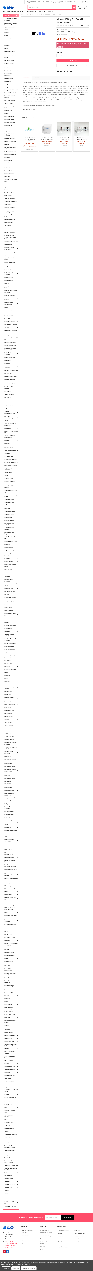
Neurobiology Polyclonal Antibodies (10, 916)
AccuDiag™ (7, 32)
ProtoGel (6, 995)
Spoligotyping (8, 1104)
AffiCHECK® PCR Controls (11, 38)
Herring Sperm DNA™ (9, 798)
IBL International (63, 1242)
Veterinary (7, 1181)
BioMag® (6, 556)
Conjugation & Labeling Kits (10, 614)
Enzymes (6, 678)
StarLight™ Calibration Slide (10, 1111)
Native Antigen (79, 1236)
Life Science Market (63, 1230)
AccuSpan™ (7, 443)
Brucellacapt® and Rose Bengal (10, 565)
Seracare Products (9, 173)
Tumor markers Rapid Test (11, 1165)
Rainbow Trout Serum (9, 165)
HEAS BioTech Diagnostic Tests (10, 106)
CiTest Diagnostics (80, 1233)
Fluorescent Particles (9, 100)
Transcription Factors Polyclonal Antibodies (9, 1151)
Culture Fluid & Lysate (10, 625)
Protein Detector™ (8, 977)
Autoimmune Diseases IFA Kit (11, 338)
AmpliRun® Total (8, 456)
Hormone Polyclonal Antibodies (9, 807)
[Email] (61, 71)
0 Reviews (36, 78)
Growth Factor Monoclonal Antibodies (10, 743)
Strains (6, 1119)
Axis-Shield (7, 544)
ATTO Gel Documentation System (10, 491)
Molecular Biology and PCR (10, 898)
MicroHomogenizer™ (9, 888)
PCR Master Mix (8, 934)
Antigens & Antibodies (10, 462)
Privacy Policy (79, 1258)
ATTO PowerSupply (9, 514)
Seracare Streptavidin (9, 1069)
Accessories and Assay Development (10, 424)
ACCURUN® (7, 440)
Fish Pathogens (8, 713)
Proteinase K (7, 989)
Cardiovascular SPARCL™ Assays (10, 584)
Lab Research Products (10, 128)
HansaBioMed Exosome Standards (10, 774)
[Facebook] (57, 71)
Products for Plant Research (8, 962)
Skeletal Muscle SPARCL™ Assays (11, 1090)
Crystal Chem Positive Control (10, 258)
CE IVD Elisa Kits (8, 588)
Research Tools (8, 170)
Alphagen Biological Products (9, 208)
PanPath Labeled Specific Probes (8, 303)
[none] (38, 34)
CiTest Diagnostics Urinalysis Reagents (9, 231)
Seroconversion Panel (9, 1075)
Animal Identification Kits (10, 459)
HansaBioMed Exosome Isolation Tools (10, 770)
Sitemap (24, 1244)
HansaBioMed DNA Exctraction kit (9, 762)
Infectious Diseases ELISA (11, 370)
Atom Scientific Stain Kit (10, 41)
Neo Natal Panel (8, 373)
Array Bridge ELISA (9, 212)
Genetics (6, 719)
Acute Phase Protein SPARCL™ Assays (9, 446)
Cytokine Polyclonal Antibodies (9, 635)
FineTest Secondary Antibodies (9, 273)
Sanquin (77, 1230)
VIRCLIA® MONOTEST (9, 1196)
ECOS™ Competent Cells (10, 267)
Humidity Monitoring (9, 811)
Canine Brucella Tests (9, 228)
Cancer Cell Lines (8, 572)
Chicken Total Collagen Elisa (10, 598)
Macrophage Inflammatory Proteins (11, 879)
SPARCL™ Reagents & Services (10, 1098)
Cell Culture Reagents (9, 591)
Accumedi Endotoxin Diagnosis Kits (9, 436)
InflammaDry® (8, 125)
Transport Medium (9, 1155)
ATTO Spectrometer (9, 520)
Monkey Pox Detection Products (10, 298)
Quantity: (59, 52)
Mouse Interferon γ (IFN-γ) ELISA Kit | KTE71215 (29, 139)
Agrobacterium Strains (10, 450)
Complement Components (11, 241)
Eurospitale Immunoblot (10, 84)
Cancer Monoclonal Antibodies (9, 575)
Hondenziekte (63, 1247)
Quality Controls (8, 1004)
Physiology (7, 940)
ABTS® (6, 420)
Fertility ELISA (7, 360)
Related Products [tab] (28, 117)
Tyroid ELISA (7, 318)
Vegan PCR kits (8, 1175)
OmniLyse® (7, 929)
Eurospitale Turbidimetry (10, 92)
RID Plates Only (8, 310)
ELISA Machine (8, 270)
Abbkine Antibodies (9, 406)
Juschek (6, 283)
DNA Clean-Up (8, 70)
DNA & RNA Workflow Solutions (12, 11)
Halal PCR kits (7, 756)
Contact (41, 11)
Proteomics (7, 157)
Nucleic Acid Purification (10, 151)
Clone (5, 604)
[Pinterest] (71, 71)
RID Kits (6, 307)
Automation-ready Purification (9, 44)
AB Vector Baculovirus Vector (9, 28)
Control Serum (8, 244)
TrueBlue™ (7, 1157)
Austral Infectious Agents (10, 541)
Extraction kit (7, 701)
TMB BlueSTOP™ (8, 1137)
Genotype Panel (8, 722)
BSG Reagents (8, 569)
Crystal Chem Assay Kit (10, 252)
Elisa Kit (6, 672)
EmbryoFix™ (7, 675)
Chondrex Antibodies (9, 602)
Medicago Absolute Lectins (9, 286)
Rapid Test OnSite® (9, 1011)
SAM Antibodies (8, 1048)
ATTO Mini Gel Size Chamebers (9, 507)
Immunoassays (8, 820)
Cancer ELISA (7, 225)
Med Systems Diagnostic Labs (10, 331)
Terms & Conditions (13, 1258)
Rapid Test (7, 168)
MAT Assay (7, 883)
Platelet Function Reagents (8, 948)
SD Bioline (7, 1063)
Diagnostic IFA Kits (9, 652)
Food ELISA (7, 363)
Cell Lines (6, 594)
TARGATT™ (7, 1131)
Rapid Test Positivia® (9, 1014)
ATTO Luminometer (9, 499)
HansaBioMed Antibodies (10, 759)
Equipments (7, 681)
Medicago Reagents (9, 295)
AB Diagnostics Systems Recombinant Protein (10, 24)
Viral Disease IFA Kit (9, 394)
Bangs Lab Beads (8, 547)
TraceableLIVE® (8, 1140)
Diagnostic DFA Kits (9, 646)
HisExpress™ (7, 803)
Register (88, 2)
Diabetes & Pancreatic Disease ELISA (10, 349)
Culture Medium (8, 628)
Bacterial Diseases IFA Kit (10, 342)
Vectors (6, 1172)
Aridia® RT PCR (8, 472)
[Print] (64, 71)
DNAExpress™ (8, 663)
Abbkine (77, 1239)
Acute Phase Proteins (9, 198)
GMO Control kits (8, 733)
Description (26, 78)
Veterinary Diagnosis (9, 1184)
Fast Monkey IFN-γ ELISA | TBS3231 (64, 138)
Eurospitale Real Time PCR (11, 90)
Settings (6, 1268)
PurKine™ (6, 1001)
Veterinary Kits (8, 1187)
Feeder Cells (7, 707)
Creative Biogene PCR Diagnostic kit (9, 248)
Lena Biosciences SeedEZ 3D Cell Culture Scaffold (11, 870)
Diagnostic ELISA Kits (9, 649)
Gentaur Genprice (8, 103)
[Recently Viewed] (80, 7)
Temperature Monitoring (10, 1134)
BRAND (60, 1233)
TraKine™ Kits (7, 1143)
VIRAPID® (6, 1193)
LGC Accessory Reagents (8, 874)
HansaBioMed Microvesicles (7, 782)
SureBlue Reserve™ (9, 1122)
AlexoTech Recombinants (10, 201)
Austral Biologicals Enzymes (9, 533)
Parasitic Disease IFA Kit (10, 376)
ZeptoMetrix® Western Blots (10, 1207)
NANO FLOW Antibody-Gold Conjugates (10, 908)
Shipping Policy (35, 1258)
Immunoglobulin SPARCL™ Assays (11, 823)
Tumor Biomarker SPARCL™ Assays (8, 1161)
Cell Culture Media (9, 60)
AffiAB (6, 35)
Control (6, 618)
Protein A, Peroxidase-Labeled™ (10, 974)
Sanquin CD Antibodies (10, 384)
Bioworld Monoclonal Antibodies (9, 52)
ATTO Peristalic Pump (9, 511)
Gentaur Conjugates (9, 728)
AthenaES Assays (9, 478)
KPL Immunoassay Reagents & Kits (9, 853)
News (49, 11)
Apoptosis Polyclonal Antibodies (9, 468)
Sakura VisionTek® (9, 1041)
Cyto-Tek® (7, 631)
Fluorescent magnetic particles (9, 96)
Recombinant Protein (9, 1035)
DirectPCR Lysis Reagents (10, 655)
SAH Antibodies (8, 1038)
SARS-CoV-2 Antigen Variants (9, 1052)
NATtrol (6, 912)
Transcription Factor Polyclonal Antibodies (9, 1146)
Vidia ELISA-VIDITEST (9, 321)
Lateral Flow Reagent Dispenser (9, 861)
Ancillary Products (8, 335)
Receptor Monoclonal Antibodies (9, 1028)
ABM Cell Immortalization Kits (9, 412)
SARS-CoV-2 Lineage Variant (9, 1057)
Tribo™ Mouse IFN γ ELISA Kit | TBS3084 (47, 138)
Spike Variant (7, 1101)
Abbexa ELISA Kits (9, 403)
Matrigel (6, 144)
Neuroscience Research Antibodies (10, 920)
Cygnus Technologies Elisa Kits (9, 263)
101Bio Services (8, 400)
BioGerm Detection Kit (9, 219)
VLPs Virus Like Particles (10, 1199)
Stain (5, 1107)
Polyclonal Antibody (9, 952)
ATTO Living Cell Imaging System (10, 495)
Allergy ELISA (7, 204)
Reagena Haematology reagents (10, 1021)
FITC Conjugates (8, 277)
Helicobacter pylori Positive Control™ (9, 794)
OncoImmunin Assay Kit (10, 324)
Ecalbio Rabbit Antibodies (8, 353)
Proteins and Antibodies (10, 992)
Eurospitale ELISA (8, 78)
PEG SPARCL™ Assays (10, 937)
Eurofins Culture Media (10, 684)
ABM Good (61, 1239)
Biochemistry (7, 553)
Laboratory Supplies (9, 857)
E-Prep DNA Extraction (10, 669)
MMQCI (6, 891)
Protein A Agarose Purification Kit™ (9, 969)
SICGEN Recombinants (10, 1084)
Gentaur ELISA (8, 731)
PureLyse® (7, 998)
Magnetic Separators (9, 138)
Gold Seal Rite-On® (9, 736)
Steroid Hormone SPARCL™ (8, 1115)
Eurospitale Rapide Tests (10, 87)
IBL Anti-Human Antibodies (8, 366)
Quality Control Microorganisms (8, 161)
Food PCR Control (8, 716)
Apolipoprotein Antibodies (11, 465)
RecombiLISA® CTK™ (9, 1032)
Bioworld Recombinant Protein (10, 56)
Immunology (7, 827)
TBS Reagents (8, 313)
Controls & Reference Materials (9, 621)
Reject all (16, 1268)
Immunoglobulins (8, 280)
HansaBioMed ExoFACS (10, 766)
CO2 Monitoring (8, 607)
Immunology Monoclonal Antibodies (10, 831)
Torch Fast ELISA (8, 316)
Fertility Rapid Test (9, 710)
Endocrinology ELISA (9, 357)
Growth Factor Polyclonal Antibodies (10, 747)
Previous (23, 136)
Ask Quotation (30, 11)
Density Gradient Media (10, 643)
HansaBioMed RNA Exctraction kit (9, 786)
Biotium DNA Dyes (9, 561)
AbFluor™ (6, 408)
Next (88, 136)
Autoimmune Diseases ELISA (10, 215)
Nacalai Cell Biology (9, 905)
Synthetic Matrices (9, 1128)
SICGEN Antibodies (9, 1081)
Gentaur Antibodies (9, 725)
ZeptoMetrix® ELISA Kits (9, 1202)
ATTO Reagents (8, 517)
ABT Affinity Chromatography (8, 417)
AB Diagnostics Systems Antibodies (10, 19)
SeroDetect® (7, 1078)
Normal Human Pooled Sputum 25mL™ (10, 925)
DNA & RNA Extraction (10, 660)
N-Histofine (7, 902)
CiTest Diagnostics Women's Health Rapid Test (10, 237)
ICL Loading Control (9, 119)
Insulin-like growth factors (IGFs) (9, 840)
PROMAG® (7, 965)
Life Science (7, 397)
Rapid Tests (7, 1017)
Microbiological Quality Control (10, 148)
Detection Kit (7, 68)
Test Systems (7, 190)
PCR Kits (6, 931)
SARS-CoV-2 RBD (8, 1060)
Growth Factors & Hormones (8, 752)
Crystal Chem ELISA (9, 255)
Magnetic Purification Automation (9, 134)
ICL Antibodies (8, 110)
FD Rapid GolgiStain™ (9, 704)
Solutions (6, 1094)
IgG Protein (7, 817)
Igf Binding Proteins (9, 814)
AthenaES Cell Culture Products (10, 482)
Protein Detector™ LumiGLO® (8, 981)
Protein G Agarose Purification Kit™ (9, 986)
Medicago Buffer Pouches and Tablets (11, 291)
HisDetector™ (7, 801)
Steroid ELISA (7, 391)
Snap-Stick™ (7, 176)
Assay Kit (6, 475)
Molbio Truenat (8, 894)
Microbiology (7, 885)
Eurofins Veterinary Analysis (9, 687)
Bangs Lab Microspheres (10, 550)
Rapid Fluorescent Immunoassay (8, 1008)
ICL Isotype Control (9, 116)
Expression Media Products (9, 698)
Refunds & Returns (57, 1258)
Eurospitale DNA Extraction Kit (8, 74)
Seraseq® (7, 1072)
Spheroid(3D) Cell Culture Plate (10, 180)
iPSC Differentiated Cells (10, 847)
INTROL (6, 844)
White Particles (8, 195)
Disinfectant (7, 657)
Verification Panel (8, 1178)
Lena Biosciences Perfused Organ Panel (10, 865)
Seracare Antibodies (9, 1066)
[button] (72, 65)
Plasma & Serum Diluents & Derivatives (11, 944)
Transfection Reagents (10, 192)
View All (77, 1242)
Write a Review (85, 25)
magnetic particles (9, 131)
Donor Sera (7, 666)
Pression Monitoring (9, 955)
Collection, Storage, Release (9, 64)
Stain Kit (6, 184)
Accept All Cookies (29, 1268)
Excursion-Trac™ (8, 691)
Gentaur (60, 1236)
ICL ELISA (6, 113)
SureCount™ (7, 1125)
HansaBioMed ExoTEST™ (10, 778)
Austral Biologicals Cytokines (9, 528)
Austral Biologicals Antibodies (9, 524)
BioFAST (6, 48)
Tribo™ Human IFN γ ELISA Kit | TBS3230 (81, 138)
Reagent (6, 1025)
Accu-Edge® (7, 428)
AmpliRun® (7, 453)
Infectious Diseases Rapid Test (11, 835)
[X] (67, 71)
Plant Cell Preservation (10, 154)
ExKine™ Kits (7, 694)
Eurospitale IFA (8, 81)
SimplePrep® (7, 1087)
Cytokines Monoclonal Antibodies (10, 639)
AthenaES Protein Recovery (8, 486)
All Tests (6, 327)
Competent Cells (8, 610)
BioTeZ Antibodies (9, 558)
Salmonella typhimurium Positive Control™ (10, 1045)
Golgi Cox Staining (9, 739)
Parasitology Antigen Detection (9, 387)
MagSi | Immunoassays (10, 141)
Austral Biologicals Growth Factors (11, 537)
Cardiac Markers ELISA (10, 345)
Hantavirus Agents (9, 790)
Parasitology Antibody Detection (10, 380)
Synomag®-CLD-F (9, 187)
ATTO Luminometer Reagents (9, 503)
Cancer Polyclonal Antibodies (8, 580)
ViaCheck (6, 1190)
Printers (6, 958)
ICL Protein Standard (9, 122)
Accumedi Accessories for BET (11, 432)
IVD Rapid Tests (8, 849)
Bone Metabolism (8, 222)
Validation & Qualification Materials (10, 1169)
